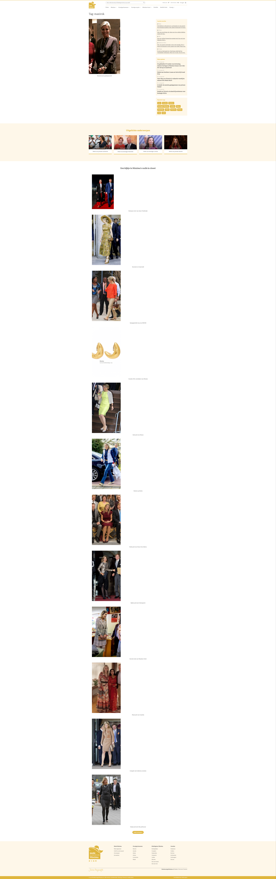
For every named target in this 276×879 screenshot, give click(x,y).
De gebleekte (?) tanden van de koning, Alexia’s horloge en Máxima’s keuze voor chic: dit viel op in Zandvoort (171, 65)
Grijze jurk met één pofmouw (138, 827)
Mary (178, 106)
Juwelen (155, 7)
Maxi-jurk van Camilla (138, 715)
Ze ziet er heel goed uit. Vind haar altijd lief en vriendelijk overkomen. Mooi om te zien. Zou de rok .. (171, 51)
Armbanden (173, 855)
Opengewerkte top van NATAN (138, 323)
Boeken (176, 869)
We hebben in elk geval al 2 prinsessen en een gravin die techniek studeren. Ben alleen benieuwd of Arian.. (171, 26)
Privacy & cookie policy (128, 877)
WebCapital (184, 877)
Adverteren (174, 2)
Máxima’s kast (146, 7)
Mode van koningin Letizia (150, 151)
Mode (167, 109)
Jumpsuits (154, 855)
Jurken (153, 857)
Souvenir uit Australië (138, 267)
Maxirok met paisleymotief (104, 76)
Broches (172, 853)
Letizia (173, 106)
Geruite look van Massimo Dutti (138, 659)
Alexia (134, 853)
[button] (144, 2)
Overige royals (135, 7)
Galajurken (154, 853)
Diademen (173, 849)
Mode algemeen (117, 849)
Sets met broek (155, 861)
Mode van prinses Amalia (176, 151)
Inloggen (182, 2)
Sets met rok (154, 863)
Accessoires (116, 855)
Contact (185, 869)
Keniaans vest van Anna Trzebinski (138, 211)
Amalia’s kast (163, 7)
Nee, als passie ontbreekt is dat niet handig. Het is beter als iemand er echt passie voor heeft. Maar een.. (171, 45)
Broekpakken (155, 849)
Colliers (172, 851)
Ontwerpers (117, 853)
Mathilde (160, 109)
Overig (171, 7)
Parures (172, 859)
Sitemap (120, 877)
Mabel (134, 859)
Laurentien (135, 857)
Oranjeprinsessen (123, 7)
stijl (159, 113)
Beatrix (134, 849)
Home (107, 7)
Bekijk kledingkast (138, 832)
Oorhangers (173, 857)
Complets (154, 851)
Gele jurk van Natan (138, 435)
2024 (159, 103)
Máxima (113, 7)
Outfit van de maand (119, 851)
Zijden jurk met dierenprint (138, 603)
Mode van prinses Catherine (100, 151)
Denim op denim (138, 491)
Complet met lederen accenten (138, 771)
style (163, 113)
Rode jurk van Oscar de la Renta (138, 547)
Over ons (180, 869)
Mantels (153, 859)
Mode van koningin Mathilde (125, 151)
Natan (180, 109)
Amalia (165, 103)
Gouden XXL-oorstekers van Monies (138, 379)
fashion (171, 103)
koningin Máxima (163, 106)
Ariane (134, 855)
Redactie (165, 2)
